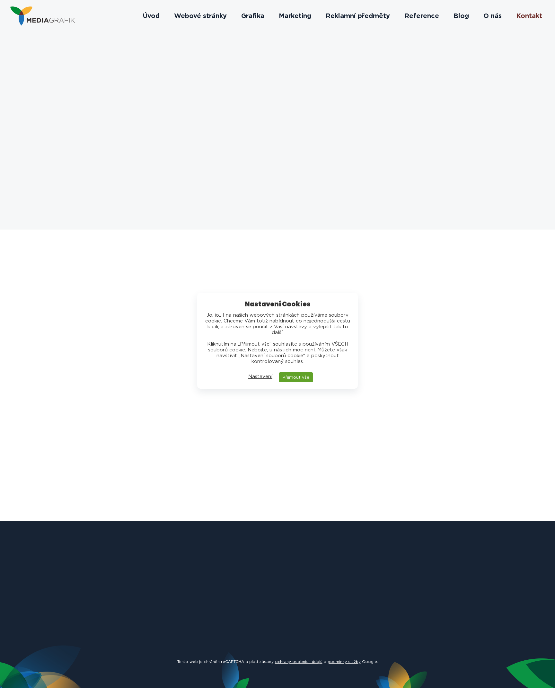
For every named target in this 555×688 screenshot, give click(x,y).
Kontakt (529, 16)
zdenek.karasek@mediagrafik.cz (145, 309)
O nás (492, 16)
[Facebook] (136, 182)
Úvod (151, 16)
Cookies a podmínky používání (335, 671)
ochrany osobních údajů (298, 661)
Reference (421, 16)
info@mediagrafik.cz (181, 97)
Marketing (295, 16)
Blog (461, 16)
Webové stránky (200, 16)
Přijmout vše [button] (296, 377)
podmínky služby (344, 661)
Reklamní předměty (358, 16)
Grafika (252, 16)
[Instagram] (154, 182)
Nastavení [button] (260, 376)
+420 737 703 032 (168, 119)
